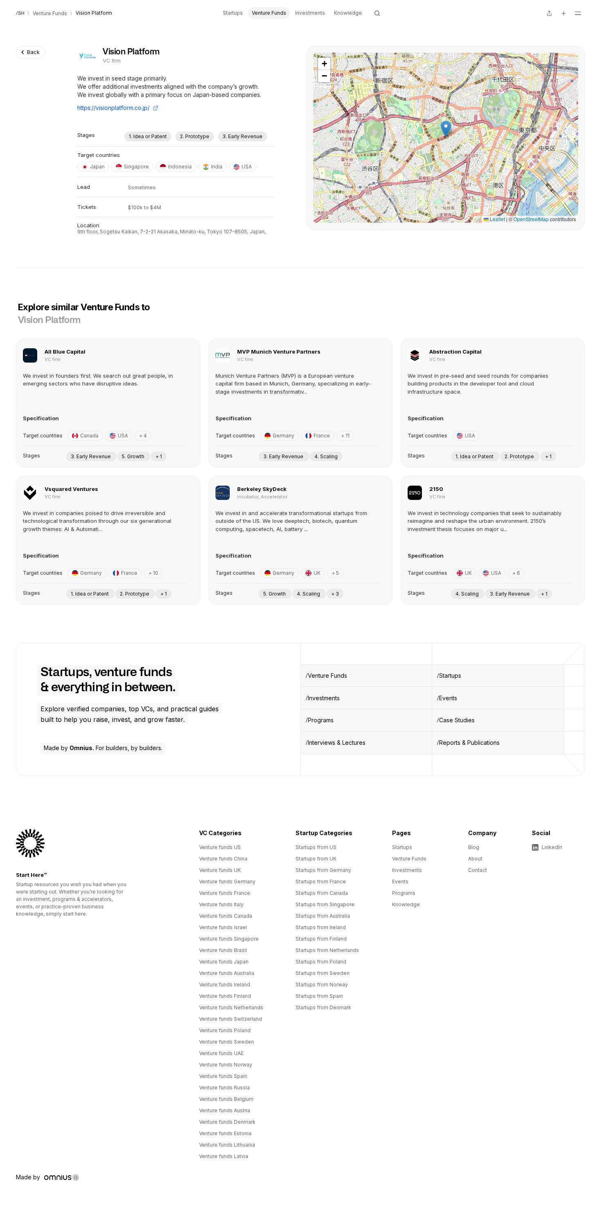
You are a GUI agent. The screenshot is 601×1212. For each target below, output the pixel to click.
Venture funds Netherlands (231, 1007)
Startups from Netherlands (327, 950)
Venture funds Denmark (227, 1122)
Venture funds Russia (224, 1087)
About (475, 859)
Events (448, 697)
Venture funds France (224, 893)
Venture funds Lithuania (227, 1145)
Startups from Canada (322, 893)
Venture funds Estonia (225, 1133)
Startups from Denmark (323, 1007)
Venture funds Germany (227, 881)
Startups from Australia (323, 916)
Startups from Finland (321, 939)
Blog (473, 847)
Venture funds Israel (223, 927)
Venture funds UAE (221, 1053)
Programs (321, 720)
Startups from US (316, 847)
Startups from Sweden (323, 973)
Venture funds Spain (223, 1076)
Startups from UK (316, 859)
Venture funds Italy (221, 904)
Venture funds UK (220, 870)
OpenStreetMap (531, 218)
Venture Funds (269, 13)
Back (33, 52)
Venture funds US (220, 847)
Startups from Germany (323, 870)
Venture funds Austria (224, 1110)
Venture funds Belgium (226, 1099)
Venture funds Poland (225, 1030)
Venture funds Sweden (226, 1042)
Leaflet (497, 218)
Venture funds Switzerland (230, 1019)
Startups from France (321, 881)
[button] (446, 129)
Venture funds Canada (225, 916)
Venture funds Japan (224, 962)
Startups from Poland (321, 962)
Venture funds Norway (225, 1065)
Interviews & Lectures (337, 742)
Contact (477, 870)
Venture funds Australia (226, 973)
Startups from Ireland (321, 927)
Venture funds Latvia (223, 1156)
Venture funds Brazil (223, 950)
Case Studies (457, 720)
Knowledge (348, 13)
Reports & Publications (469, 742)
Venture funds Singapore (229, 939)
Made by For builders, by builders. (103, 747)
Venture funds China (223, 859)
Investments (310, 13)
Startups (233, 13)
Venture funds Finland (225, 996)
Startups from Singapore (325, 904)
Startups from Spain (319, 996)
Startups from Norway (322, 984)
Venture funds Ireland (224, 984)
